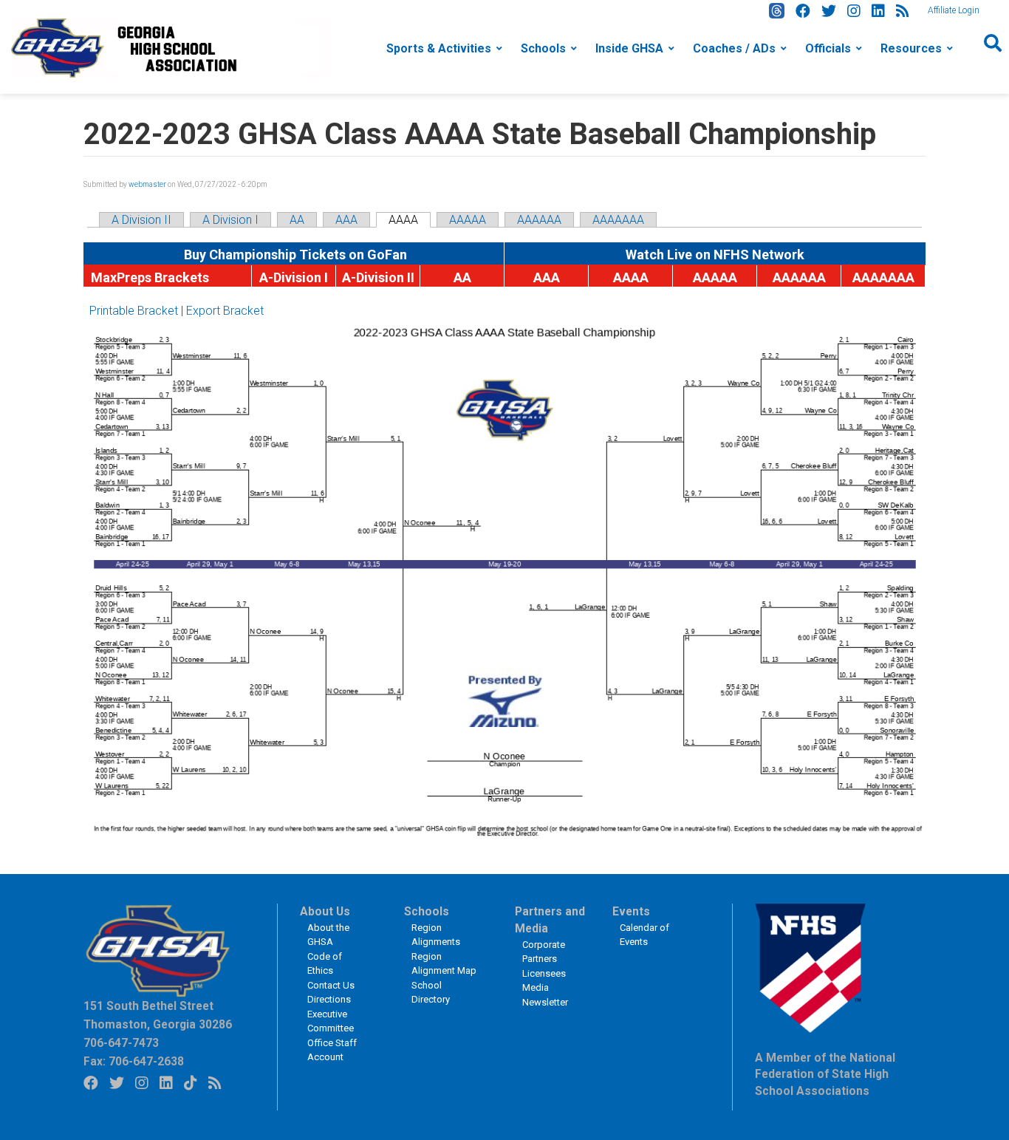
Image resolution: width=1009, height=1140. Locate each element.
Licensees (544, 973)
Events (631, 911)
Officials (828, 48)
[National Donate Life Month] (170, 47)
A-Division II (378, 277)
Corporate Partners (543, 952)
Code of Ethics (324, 964)
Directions (329, 999)
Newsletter (545, 1002)
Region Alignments (435, 935)
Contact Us (331, 985)
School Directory (430, 993)
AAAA (403, 220)
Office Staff (332, 1042)
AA (297, 220)
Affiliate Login (953, 10)
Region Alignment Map (443, 964)
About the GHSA (328, 935)
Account (325, 1056)
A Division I (230, 220)
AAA (346, 220)
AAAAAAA (618, 220)
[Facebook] (803, 11)
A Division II (141, 220)
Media (535, 987)
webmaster (147, 184)
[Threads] (776, 10)
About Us (325, 911)
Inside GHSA (629, 48)
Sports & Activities (438, 48)
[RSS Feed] (902, 11)
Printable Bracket (133, 311)
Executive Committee (330, 1021)
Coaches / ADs (734, 48)
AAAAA (467, 220)
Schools (543, 48)
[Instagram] (854, 11)
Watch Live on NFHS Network (715, 254)
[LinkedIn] (878, 11)
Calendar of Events (644, 935)
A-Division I (293, 277)
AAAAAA (539, 220)
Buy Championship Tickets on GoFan (294, 254)
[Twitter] (828, 11)
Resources (911, 48)
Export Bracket (225, 311)
